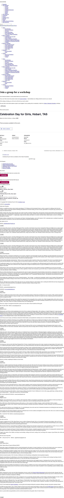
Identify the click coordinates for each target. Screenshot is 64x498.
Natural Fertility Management (38, 472)
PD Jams (4, 18)
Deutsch (6, 11)
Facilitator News (5, 17)
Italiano (6, 12)
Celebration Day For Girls (7, 163)
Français (6, 7)
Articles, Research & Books (8, 21)
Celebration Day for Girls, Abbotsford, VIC (53, 150)
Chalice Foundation (14, 484)
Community (4, 15)
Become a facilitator (6, 168)
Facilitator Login (21, 202)
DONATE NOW (4, 182)
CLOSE (1, 225)
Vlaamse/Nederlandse (9, 9)
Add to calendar (6, 128)
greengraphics (7, 204)
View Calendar (3, 199)
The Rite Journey (50, 486)
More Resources (5, 22)
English (6, 6)
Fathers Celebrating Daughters (50, 103)
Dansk (6, 13)
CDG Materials (5, 5)
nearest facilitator (23, 98)
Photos (3, 19)
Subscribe (4, 175)
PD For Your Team (6, 167)
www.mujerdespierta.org (10, 289)
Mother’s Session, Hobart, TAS (11, 150)
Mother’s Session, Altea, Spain (6, 189)
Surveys (4, 16)
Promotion (4, 4)
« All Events (3, 106)
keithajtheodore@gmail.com (9, 223)
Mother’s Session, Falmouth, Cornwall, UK (9, 198)
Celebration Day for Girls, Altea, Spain (8, 193)
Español (6, 8)
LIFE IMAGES (5, 14)
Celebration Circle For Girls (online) (9, 166)
